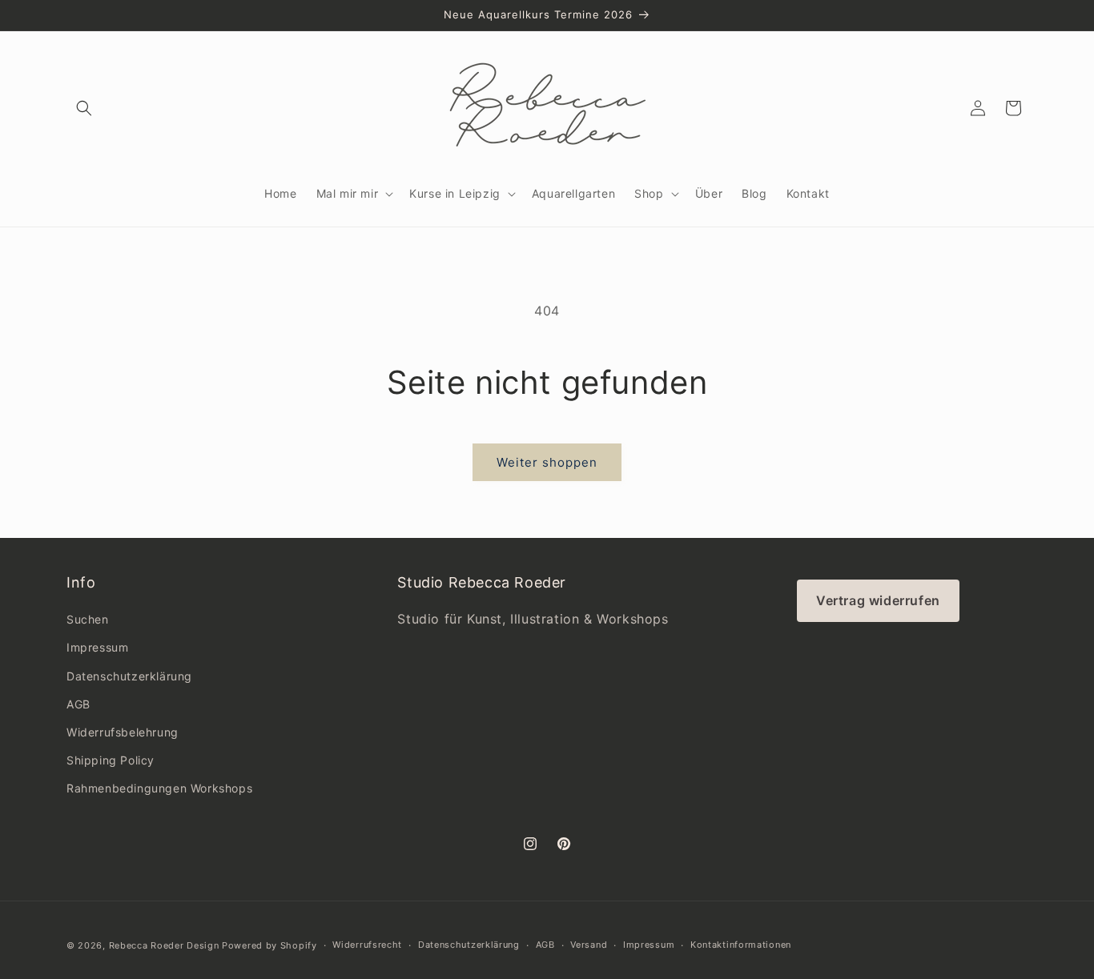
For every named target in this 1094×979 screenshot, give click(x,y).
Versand (588, 944)
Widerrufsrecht (367, 944)
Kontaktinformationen (740, 944)
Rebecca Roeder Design (164, 945)
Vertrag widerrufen (878, 600)
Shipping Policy (110, 760)
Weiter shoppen (547, 462)
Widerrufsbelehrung (122, 732)
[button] (84, 108)
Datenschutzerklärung (129, 676)
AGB (78, 704)
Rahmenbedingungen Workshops (159, 788)
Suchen (87, 619)
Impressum (97, 647)
